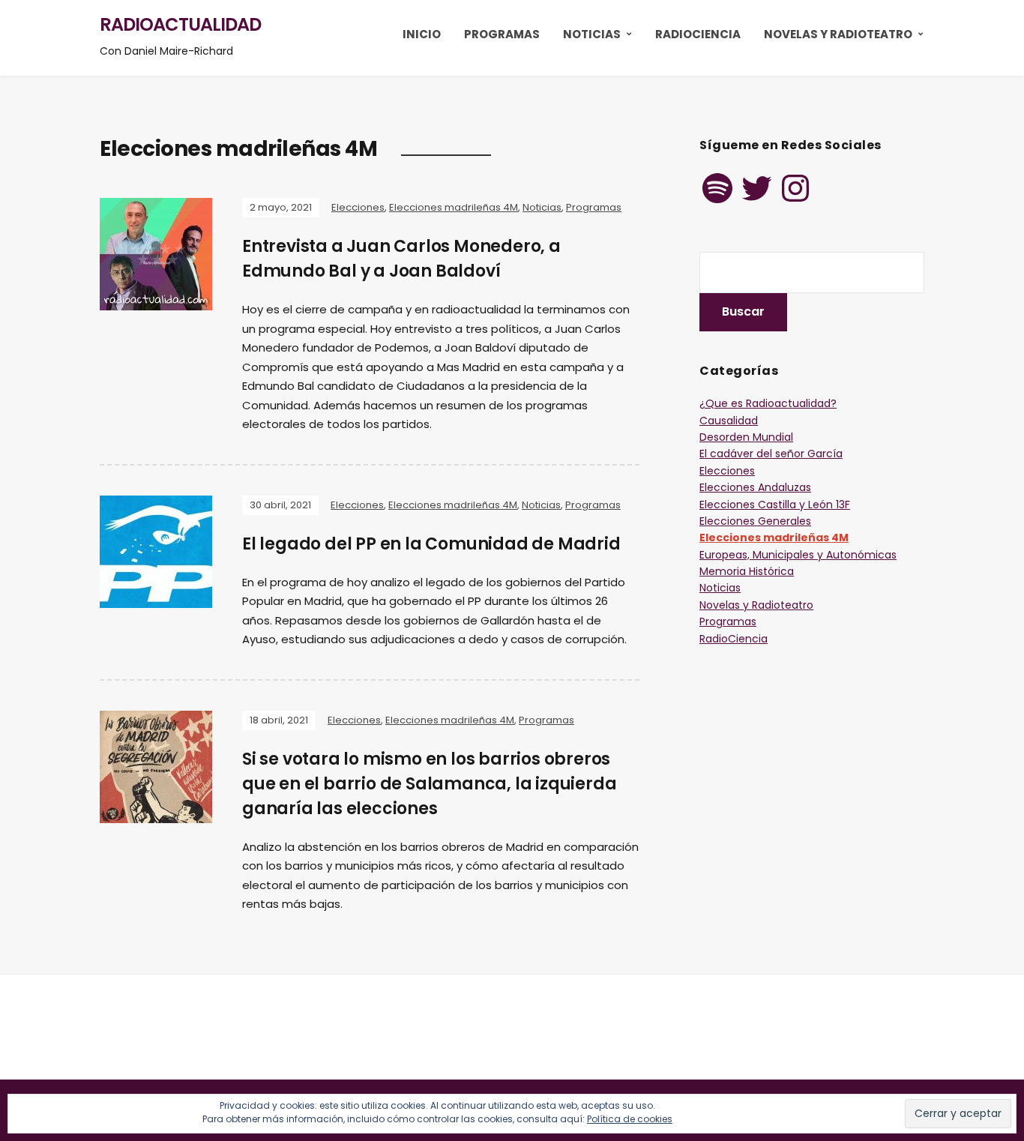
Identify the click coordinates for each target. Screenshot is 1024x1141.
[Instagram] (795, 188)
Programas (502, 34)
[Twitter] (756, 188)
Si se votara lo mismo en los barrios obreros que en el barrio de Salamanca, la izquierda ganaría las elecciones (429, 783)
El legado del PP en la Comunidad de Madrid (431, 544)
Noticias (592, 34)
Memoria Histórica (746, 571)
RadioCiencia (698, 34)
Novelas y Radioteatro (838, 34)
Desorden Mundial (746, 437)
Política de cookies (629, 1119)
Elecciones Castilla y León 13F (774, 504)
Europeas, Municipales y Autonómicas (798, 554)
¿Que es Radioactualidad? (768, 403)
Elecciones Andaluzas (755, 487)
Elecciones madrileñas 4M (453, 207)
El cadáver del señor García (771, 453)
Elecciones (358, 207)
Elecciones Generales (755, 521)
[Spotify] (717, 188)
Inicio (422, 34)
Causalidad (728, 420)
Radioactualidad (180, 24)
